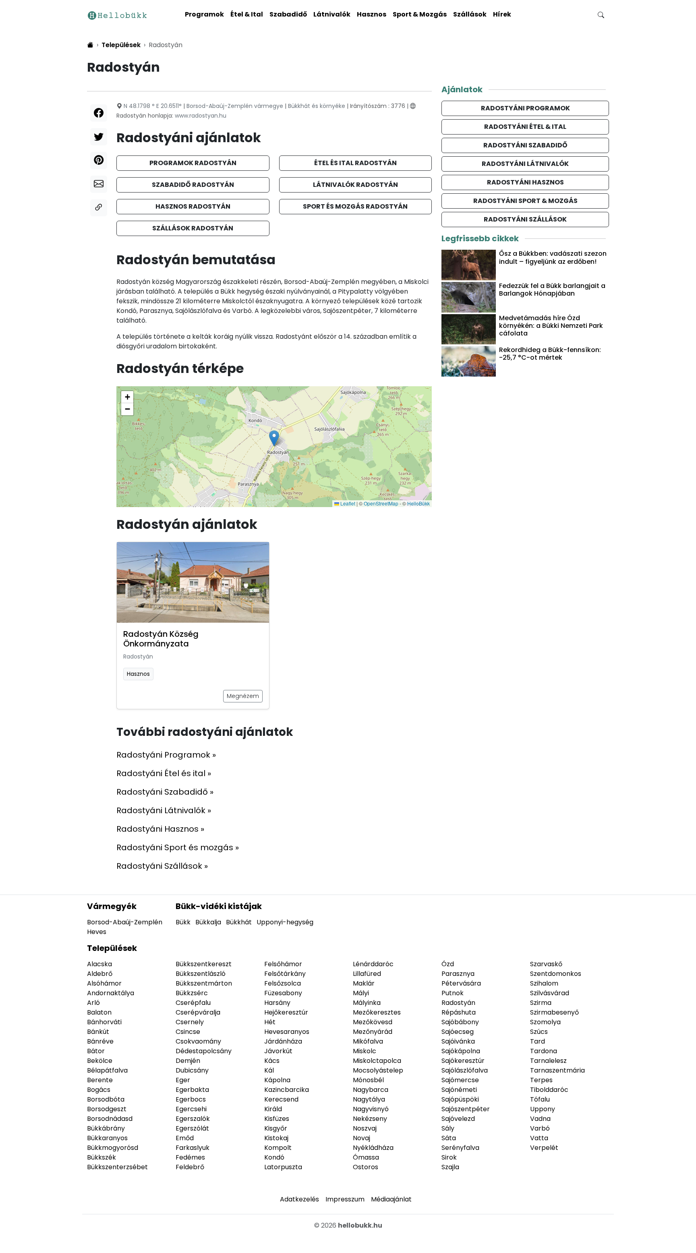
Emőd (185, 1138)
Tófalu (540, 1099)
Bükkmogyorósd (112, 1147)
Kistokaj (276, 1138)
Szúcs (539, 1031)
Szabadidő (288, 14)
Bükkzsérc (192, 993)
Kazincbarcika (286, 1089)
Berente (100, 1080)
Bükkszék (101, 1157)
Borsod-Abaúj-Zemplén (124, 922)
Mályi (361, 993)
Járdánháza (283, 1041)
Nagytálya (369, 1099)
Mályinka (367, 1002)
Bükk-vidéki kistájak (219, 906)
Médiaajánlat (391, 1199)
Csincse (188, 1031)
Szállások (470, 14)
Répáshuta (458, 1012)
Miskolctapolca (377, 1060)
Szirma (540, 1002)
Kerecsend (281, 1099)
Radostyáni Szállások (525, 219)
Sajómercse (460, 1080)
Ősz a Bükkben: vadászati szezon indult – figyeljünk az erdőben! (553, 257)
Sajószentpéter (465, 1109)
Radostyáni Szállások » (162, 866)
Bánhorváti (104, 1022)
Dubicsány (192, 1070)
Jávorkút (278, 1051)
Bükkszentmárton (204, 983)
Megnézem (243, 696)
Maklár (364, 983)
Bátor (96, 1051)
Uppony (542, 1109)
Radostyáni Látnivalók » (163, 810)
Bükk (183, 922)
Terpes (541, 1080)
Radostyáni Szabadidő (525, 145)
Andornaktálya (110, 993)
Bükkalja (208, 922)
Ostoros (365, 1167)
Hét (270, 1022)
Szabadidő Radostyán (193, 184)
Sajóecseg (457, 1031)
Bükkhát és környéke (316, 106)
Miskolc (364, 1051)
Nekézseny (370, 1118)
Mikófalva (368, 1041)
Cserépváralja (198, 1012)
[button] (274, 438)
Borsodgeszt (106, 1109)
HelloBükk (418, 503)
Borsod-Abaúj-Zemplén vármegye (234, 106)
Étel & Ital (246, 14)
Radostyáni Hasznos (525, 182)
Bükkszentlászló (201, 973)
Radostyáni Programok (525, 108)
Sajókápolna (460, 1051)
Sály (447, 1128)
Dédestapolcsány (204, 1051)
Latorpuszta (283, 1167)
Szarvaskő (546, 964)
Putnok (452, 993)
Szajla (450, 1167)
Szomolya (545, 1022)
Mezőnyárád (372, 1031)
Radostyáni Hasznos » (160, 829)
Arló (93, 1002)
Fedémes (190, 1157)
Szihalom (544, 983)
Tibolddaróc (549, 1089)
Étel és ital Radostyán (355, 163)
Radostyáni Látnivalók (525, 163)
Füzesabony (283, 993)
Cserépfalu (193, 1002)
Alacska (99, 964)
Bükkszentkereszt (204, 964)
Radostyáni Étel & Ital (525, 126)
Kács (272, 1060)
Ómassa (366, 1157)
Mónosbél (368, 1080)
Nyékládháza (373, 1147)
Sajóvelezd (458, 1118)
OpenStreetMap (381, 503)
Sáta (448, 1138)
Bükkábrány (106, 1128)
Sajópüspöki (460, 1099)
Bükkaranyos (107, 1138)
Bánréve (100, 1041)
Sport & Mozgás (420, 14)
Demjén (188, 1060)
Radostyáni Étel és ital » (163, 773)
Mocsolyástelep (378, 1070)
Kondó (274, 1157)
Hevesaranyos (286, 1031)
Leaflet (347, 503)
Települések (112, 948)
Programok (204, 14)
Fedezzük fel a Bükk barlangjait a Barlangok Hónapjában (552, 289)
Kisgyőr (275, 1128)
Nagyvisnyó (371, 1109)
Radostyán (138, 656)
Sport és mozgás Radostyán (355, 206)
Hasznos (371, 14)
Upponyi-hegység (285, 922)
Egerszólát (192, 1128)
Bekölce (99, 1060)
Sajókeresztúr (463, 1060)
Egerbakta (192, 1089)
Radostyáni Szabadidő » (164, 791)
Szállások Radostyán (192, 228)
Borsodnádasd (110, 1118)
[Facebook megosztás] (98, 113)
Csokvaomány (198, 1041)
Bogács (98, 1089)
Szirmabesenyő (554, 1012)
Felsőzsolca (282, 983)
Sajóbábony (460, 1022)
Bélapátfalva (107, 1070)
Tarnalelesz (548, 1060)
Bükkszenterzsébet (117, 1167)
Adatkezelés (299, 1199)
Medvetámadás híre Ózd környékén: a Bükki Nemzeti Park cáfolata (551, 325)
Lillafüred (367, 973)
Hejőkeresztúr (286, 1012)
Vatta (539, 1138)
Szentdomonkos (555, 973)
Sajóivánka (458, 1041)
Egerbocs (191, 1099)
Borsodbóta (105, 1099)
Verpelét (544, 1147)
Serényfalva (460, 1147)
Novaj (361, 1138)
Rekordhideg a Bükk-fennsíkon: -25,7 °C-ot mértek (550, 353)
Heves (96, 931)
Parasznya (457, 973)
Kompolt (278, 1147)
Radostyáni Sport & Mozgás (525, 200)
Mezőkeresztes (377, 1012)
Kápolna (277, 1080)
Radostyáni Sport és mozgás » (177, 847)
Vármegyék (112, 906)
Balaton (99, 1012)
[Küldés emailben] (98, 184)
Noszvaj (365, 1128)
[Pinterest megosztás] (98, 160)
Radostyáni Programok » (166, 754)
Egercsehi (191, 1109)
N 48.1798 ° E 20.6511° (153, 106)
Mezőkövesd (372, 1022)
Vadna (540, 1118)
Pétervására (461, 983)
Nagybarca (370, 1089)
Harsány (277, 1002)
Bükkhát (239, 922)
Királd (273, 1109)
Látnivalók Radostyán (355, 184)
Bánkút (98, 1031)
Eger (183, 1080)
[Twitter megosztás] (98, 136)
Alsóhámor (104, 983)
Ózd (447, 964)
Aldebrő (99, 973)
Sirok (449, 1157)
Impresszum (345, 1199)
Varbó (540, 1128)
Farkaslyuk (192, 1147)
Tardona (543, 1051)
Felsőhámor (283, 964)
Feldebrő (190, 1167)
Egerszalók (193, 1118)
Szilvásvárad (549, 993)
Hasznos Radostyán (192, 206)
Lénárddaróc (373, 964)
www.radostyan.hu (200, 116)
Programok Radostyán (192, 163)
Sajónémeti (459, 1089)
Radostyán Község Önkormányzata (161, 638)
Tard (537, 1041)
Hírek (502, 14)
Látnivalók (331, 14)
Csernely (190, 1022)
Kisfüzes (276, 1118)
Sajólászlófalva (464, 1070)
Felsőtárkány (285, 973)
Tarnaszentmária (557, 1070)
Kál (269, 1070)
